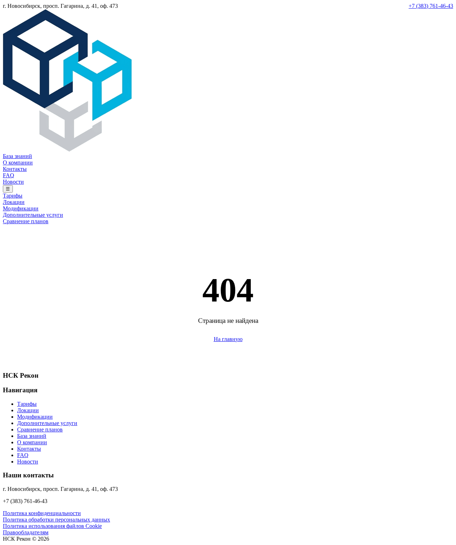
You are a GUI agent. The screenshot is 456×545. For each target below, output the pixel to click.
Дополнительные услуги (33, 215)
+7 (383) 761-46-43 (431, 6)
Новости (13, 182)
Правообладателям (25, 532)
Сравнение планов (25, 221)
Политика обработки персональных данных (56, 520)
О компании (18, 162)
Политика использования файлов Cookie (52, 526)
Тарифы (12, 196)
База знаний (17, 156)
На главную (228, 339)
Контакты (15, 169)
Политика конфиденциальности (42, 513)
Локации (14, 202)
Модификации (20, 208)
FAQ (8, 175)
